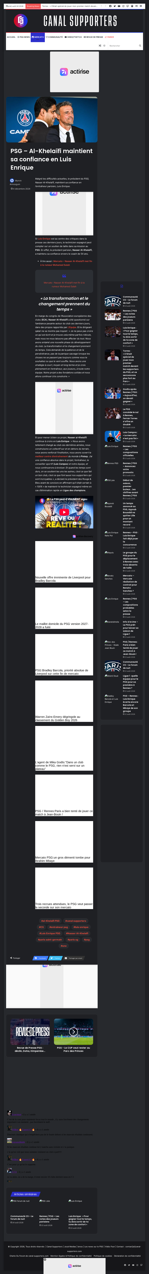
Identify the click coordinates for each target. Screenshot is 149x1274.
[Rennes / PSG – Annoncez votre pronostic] (113, 467)
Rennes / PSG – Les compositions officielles (130, 451)
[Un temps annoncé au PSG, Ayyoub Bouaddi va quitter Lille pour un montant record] (113, 507)
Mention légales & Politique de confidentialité (71, 1256)
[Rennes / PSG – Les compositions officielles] (113, 450)
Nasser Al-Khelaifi (78, 933)
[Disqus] (52, 1145)
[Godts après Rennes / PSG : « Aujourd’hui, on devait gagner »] (113, 393)
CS (42, 927)
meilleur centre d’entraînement (51, 456)
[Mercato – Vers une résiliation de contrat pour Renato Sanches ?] (113, 579)
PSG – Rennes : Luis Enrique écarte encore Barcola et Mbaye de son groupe (130, 703)
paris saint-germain (50, 939)
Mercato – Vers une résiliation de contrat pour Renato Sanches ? (130, 583)
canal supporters (76, 920)
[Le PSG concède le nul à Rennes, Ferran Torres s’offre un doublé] (113, 413)
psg (87, 939)
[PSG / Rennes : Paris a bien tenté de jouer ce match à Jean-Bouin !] (113, 645)
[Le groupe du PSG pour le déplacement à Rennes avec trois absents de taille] (113, 556)
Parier (110, 37)
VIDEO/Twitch (74, 37)
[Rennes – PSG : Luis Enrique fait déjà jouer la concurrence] (113, 536)
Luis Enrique (44, 238)
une (64, 945)
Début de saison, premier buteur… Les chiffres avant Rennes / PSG (130, 488)
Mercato (39, 37)
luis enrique (81, 927)
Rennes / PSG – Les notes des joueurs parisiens (49, 1219)
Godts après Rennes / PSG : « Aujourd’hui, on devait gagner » (70, 6)
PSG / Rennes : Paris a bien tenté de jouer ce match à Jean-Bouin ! (130, 648)
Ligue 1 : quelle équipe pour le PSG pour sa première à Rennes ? (130, 681)
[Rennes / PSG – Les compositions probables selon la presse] (113, 602)
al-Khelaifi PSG (51, 920)
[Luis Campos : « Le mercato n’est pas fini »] (113, 436)
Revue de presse (94, 37)
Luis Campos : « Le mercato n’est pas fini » (130, 435)
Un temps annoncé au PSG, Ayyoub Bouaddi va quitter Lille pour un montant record (129, 514)
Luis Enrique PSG (50, 933)
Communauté (55, 37)
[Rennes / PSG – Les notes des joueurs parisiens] (51, 1206)
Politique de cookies (103, 1256)
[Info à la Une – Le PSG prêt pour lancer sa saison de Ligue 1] (113, 625)
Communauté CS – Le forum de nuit (21, 1217)
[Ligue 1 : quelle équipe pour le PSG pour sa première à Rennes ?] (113, 679)
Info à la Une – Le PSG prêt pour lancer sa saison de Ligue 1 (130, 627)
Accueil (11, 37)
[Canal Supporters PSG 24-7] (74, 21)
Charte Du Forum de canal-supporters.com (29, 1256)
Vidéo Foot (110, 1246)
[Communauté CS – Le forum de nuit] (22, 1206)
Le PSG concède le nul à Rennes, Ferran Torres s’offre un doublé (130, 417)
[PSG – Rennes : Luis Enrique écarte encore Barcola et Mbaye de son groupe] (113, 699)
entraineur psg (59, 927)
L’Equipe (72, 327)
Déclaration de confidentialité (127, 1256)
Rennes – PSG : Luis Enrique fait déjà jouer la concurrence (130, 538)
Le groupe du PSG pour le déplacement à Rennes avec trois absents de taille (130, 560)
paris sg (73, 939)
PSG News (24, 37)
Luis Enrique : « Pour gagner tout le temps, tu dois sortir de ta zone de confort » (80, 1220)
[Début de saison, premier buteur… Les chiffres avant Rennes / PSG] (113, 484)
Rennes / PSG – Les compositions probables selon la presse (130, 606)
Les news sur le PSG (93, 1246)
